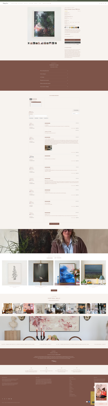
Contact (70, 380)
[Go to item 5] (39, 43)
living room (46, 118)
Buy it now (72, 42)
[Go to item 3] (34, 43)
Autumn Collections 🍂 (14, 3)
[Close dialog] (107, 383)
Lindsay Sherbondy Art (68, 7)
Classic (66, 18)
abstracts (55, 241)
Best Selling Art (20, 3)
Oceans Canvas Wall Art (67, 286)
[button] (76, 128)
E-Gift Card (70, 387)
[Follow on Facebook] (2, 398)
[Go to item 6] (42, 43)
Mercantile (35, 3)
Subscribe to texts (71, 388)
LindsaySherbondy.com (72, 394)
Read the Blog (71, 391)
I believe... (40, 3)
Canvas (66, 14)
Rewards (70, 390)
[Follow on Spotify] (11, 398)
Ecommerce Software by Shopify (15, 402)
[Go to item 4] (37, 43)
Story (68, 18)
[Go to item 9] (50, 43)
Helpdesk (70, 383)
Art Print (69, 14)
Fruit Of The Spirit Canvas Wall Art (14, 286)
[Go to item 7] (45, 43)
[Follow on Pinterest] (6, 398)
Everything (36, 118)
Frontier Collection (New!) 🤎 (47, 3)
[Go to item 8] (47, 43)
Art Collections (31, 3)
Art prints (57, 257)
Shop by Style (26, 3)
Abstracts (73, 7)
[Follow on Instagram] (4, 398)
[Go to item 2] (31, 43)
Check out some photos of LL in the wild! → (54, 300)
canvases (50, 257)
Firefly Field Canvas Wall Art (93, 286)
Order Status (70, 384)
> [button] (54, 224)
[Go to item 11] (55, 43)
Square (71, 18)
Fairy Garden (31, 118)
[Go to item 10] (53, 43)
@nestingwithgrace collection (72, 395)
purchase (41, 118)
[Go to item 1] (28, 43)
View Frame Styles (67, 34)
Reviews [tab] (30, 111)
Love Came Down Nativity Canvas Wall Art (41, 286)
